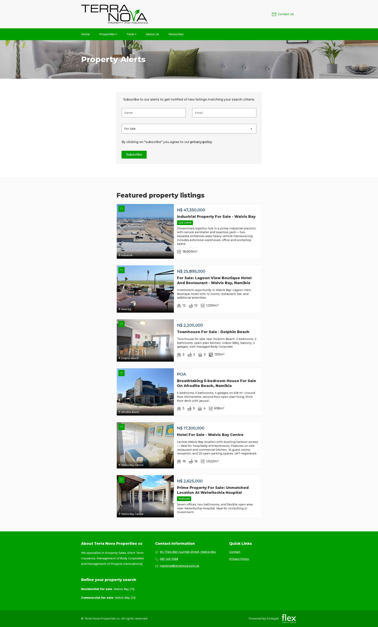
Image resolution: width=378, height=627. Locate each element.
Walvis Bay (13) (124, 589)
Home (85, 34)
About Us (152, 34)
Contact (234, 552)
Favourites (176, 34)
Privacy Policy (239, 559)
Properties (107, 34)
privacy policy (201, 142)
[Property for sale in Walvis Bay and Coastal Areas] (114, 14)
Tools (130, 34)
